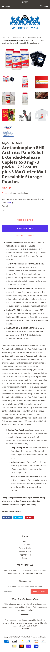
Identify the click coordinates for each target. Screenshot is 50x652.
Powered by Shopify (38, 637)
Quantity (5, 206)
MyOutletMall (24, 637)
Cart (46, 6)
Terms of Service (25, 548)
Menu (7, 6)
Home (4, 38)
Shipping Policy (25, 555)
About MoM (25, 545)
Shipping (5, 193)
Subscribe (39, 591)
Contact (25, 558)
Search (25, 541)
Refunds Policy (25, 551)
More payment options (25, 235)
